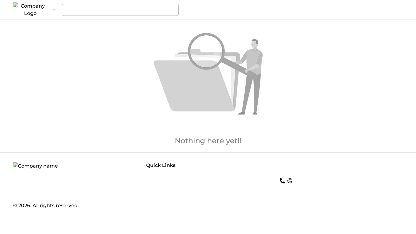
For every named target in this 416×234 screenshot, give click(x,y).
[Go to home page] (30, 9)
